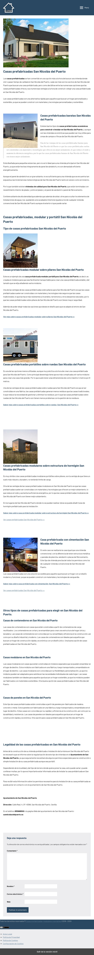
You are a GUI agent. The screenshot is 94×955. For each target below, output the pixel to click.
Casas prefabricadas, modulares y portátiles (43, 921)
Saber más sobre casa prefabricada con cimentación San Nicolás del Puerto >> (36, 584)
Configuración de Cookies (13, 943)
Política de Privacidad (11, 937)
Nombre (10, 886)
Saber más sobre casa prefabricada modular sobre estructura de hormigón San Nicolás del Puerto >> (46, 513)
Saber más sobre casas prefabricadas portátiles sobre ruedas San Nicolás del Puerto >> (40, 405)
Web (8, 902)
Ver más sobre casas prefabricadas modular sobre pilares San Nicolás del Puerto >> (39, 316)
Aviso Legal (7, 934)
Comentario (12, 851)
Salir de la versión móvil (47, 952)
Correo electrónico (15, 894)
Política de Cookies (10, 940)
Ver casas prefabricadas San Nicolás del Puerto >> (24, 519)
